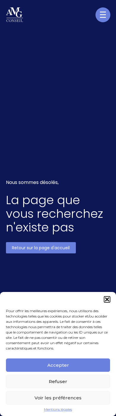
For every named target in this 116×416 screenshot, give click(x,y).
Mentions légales (58, 409)
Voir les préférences (58, 398)
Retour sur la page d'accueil (41, 248)
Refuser (58, 381)
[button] (107, 299)
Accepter (58, 365)
